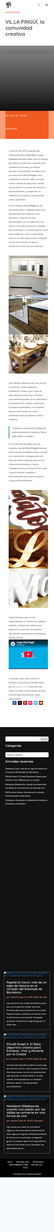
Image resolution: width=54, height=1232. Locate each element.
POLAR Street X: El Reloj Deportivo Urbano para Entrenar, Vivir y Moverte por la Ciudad (25, 1049)
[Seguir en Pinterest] (25, 703)
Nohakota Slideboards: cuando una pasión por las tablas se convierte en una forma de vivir (26, 1111)
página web (22, 686)
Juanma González (34, 1174)
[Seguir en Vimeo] (36, 703)
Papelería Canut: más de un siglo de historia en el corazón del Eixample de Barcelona (26, 987)
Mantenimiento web (18, 1165)
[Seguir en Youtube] (41, 703)
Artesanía (38, 1120)
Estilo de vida (40, 997)
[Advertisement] (27, 833)
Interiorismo (12, 12)
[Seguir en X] (20, 703)
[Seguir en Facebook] (15, 703)
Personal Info (22, 1162)
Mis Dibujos (36, 1165)
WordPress (38, 1162)
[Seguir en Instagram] (30, 703)
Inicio (10, 1162)
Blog (25, 1167)
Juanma (11, 128)
